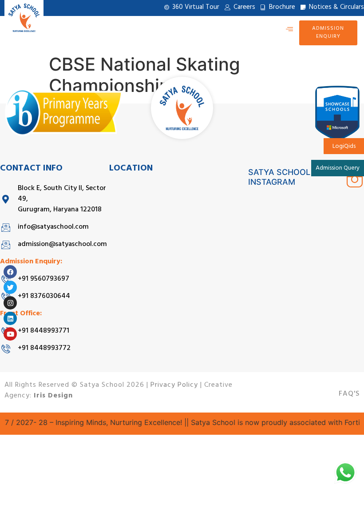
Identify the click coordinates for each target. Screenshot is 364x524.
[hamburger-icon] (289, 29)
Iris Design (53, 396)
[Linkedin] (10, 318)
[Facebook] (10, 271)
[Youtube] (10, 334)
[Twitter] (10, 287)
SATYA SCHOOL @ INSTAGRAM (284, 177)
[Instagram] (10, 303)
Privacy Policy (174, 385)
